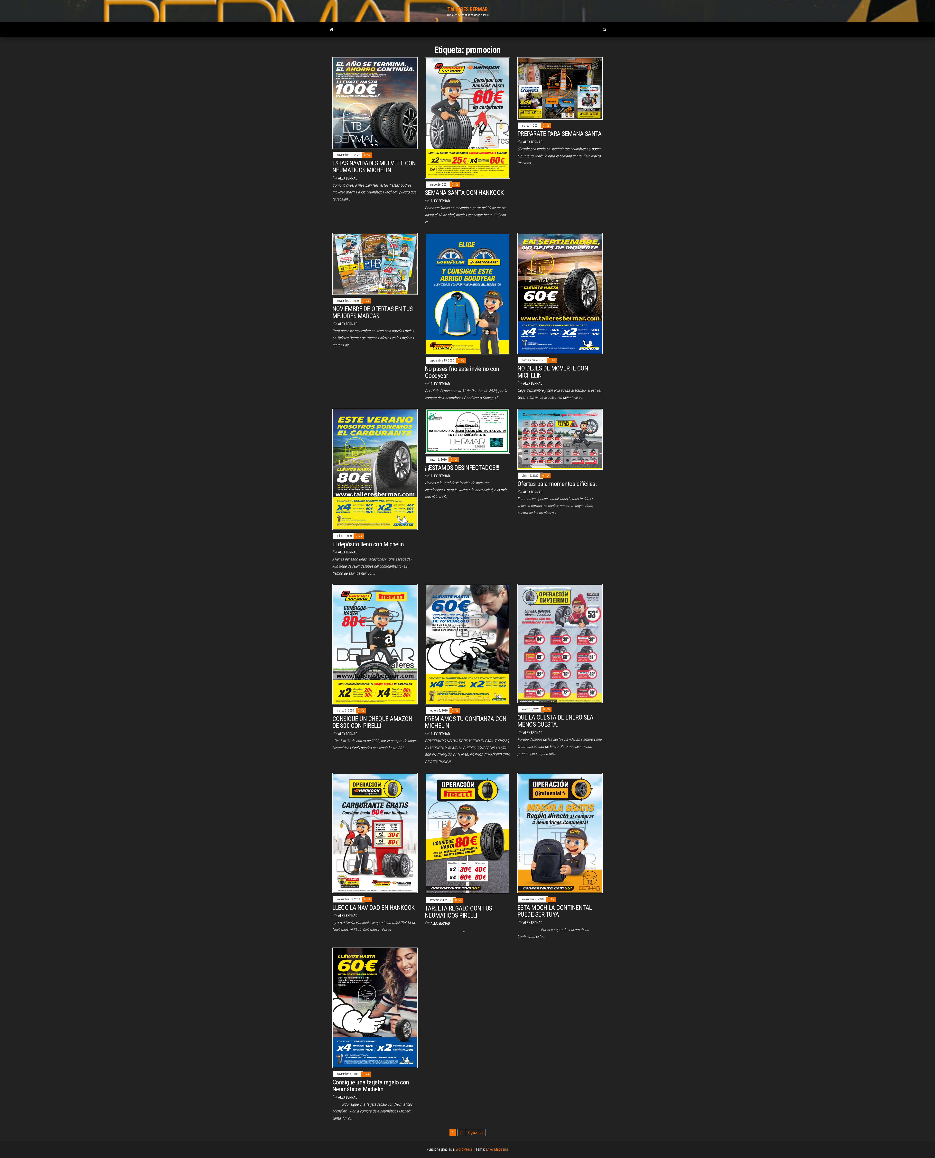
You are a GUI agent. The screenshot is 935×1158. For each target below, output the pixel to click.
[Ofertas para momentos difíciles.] (560, 439)
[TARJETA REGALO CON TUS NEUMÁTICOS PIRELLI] (467, 833)
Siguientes (475, 1132)
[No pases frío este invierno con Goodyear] (467, 293)
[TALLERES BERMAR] (331, 29)
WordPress (464, 1149)
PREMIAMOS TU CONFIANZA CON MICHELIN (465, 722)
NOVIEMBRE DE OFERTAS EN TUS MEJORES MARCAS (372, 312)
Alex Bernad (347, 178)
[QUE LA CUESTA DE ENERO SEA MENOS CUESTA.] (560, 643)
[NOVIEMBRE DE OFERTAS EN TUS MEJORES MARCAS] (375, 263)
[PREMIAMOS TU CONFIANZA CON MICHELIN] (467, 644)
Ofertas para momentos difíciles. (557, 483)
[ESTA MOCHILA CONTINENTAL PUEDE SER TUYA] (560, 832)
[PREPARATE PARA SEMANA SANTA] (560, 88)
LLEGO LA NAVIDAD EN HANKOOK (373, 907)
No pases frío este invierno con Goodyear (462, 372)
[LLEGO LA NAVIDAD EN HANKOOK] (375, 832)
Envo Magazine (497, 1149)
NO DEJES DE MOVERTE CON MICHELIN (552, 372)
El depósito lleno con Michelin (368, 544)
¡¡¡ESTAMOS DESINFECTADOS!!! (462, 467)
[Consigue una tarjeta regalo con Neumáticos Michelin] (375, 1007)
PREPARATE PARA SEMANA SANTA (559, 133)
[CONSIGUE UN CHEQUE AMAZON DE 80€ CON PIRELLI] (375, 644)
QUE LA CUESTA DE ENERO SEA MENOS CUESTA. (555, 721)
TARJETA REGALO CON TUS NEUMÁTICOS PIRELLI (458, 912)
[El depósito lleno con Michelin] (375, 469)
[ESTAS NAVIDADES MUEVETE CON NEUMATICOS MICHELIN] (375, 102)
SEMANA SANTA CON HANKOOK (464, 192)
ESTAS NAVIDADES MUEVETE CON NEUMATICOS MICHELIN (374, 167)
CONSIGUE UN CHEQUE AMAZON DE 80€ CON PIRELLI (372, 722)
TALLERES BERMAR (467, 9)
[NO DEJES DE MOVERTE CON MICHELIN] (560, 293)
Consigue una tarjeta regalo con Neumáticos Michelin (370, 1086)
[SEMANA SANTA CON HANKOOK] (467, 117)
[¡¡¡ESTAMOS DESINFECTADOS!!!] (467, 430)
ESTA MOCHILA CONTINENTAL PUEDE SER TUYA (554, 911)
